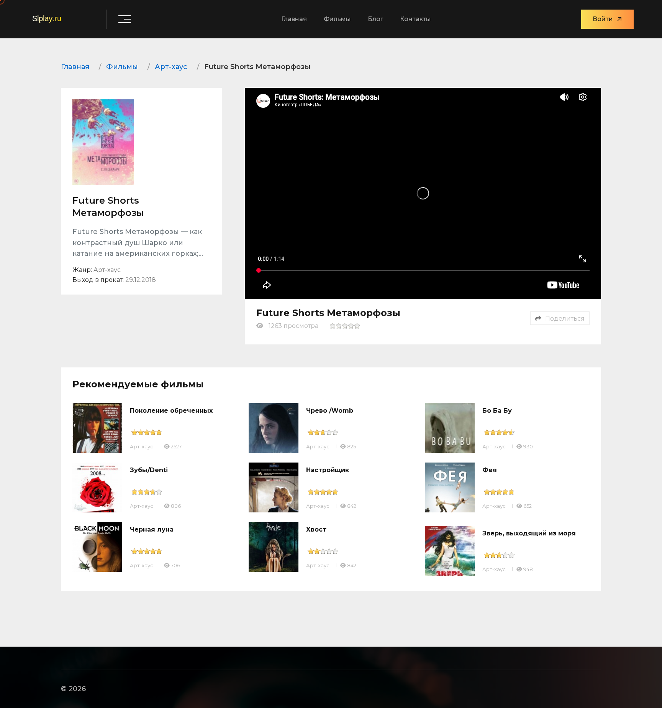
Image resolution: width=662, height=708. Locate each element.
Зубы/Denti (149, 470)
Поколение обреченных (171, 410)
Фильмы (337, 19)
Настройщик (327, 470)
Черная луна (152, 529)
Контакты (415, 19)
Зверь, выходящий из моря (529, 533)
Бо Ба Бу (497, 410)
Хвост (316, 529)
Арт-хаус (141, 446)
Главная (294, 19)
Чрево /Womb (329, 410)
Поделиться (565, 318)
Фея (489, 470)
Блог (375, 19)
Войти (603, 19)
